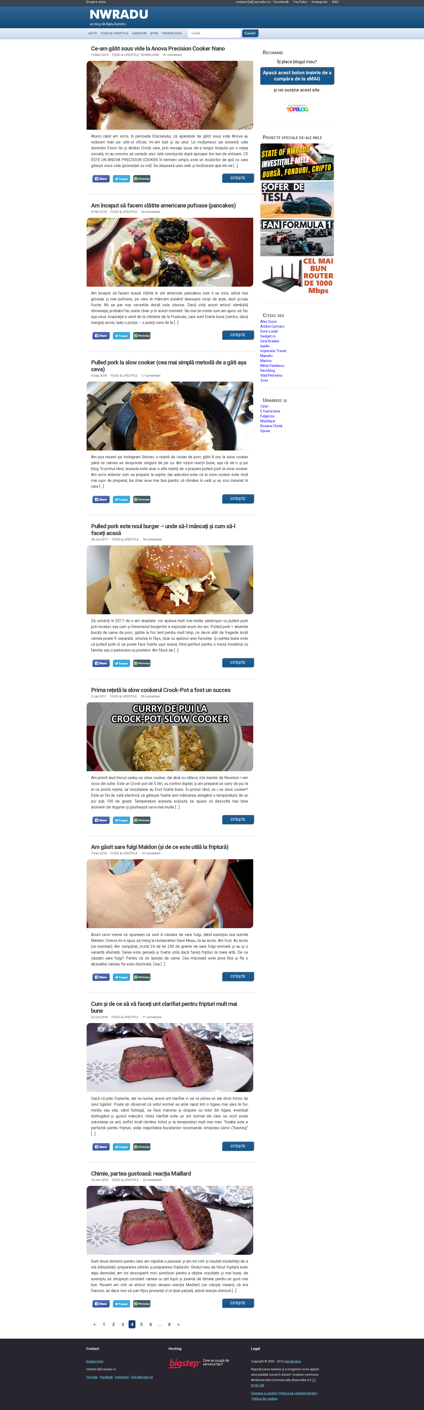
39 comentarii (150, 696)
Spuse (265, 431)
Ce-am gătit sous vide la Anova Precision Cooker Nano (158, 48)
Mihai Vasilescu (272, 366)
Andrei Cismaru (272, 326)
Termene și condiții (264, 1393)
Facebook (281, 2)
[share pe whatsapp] (141, 178)
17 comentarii (150, 375)
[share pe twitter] (121, 178)
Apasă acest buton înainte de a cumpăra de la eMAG (297, 76)
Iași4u (264, 346)
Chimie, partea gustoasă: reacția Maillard (141, 1173)
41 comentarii (172, 55)
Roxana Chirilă (271, 426)
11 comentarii (151, 1017)
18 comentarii (152, 539)
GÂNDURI (139, 33)
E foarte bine (270, 411)
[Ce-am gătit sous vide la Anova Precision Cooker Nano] (170, 95)
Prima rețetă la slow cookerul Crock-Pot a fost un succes (160, 690)
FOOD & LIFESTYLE (114, 33)
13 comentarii (150, 853)
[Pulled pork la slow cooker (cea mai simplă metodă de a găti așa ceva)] (170, 416)
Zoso (264, 380)
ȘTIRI (154, 33)
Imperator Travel (273, 351)
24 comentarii (150, 212)
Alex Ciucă (268, 321)
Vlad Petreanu (271, 375)
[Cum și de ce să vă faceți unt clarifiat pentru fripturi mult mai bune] (170, 1057)
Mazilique (267, 421)
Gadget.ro (268, 336)
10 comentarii (152, 1180)
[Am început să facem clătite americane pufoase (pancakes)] (170, 252)
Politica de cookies (265, 1398)
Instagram (320, 2)
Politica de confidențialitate (297, 1393)
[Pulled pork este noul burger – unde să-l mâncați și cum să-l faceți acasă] (170, 579)
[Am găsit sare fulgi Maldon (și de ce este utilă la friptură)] (170, 893)
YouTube (300, 2)
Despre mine (96, 2)
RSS (335, 2)
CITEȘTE (237, 178)
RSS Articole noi (142, 1377)
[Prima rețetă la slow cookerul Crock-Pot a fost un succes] (170, 736)
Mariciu (266, 361)
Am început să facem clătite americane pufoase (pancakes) (163, 205)
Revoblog (267, 370)
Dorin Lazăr (269, 331)
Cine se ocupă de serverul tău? (216, 1362)
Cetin (264, 406)
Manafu (266, 356)
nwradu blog (292, 1361)
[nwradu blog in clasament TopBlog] (297, 108)
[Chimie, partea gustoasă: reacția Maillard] (170, 1220)
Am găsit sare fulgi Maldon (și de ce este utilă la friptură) (159, 847)
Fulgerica (267, 416)
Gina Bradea (269, 341)
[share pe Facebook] (101, 178)
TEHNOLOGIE (172, 33)
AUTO (92, 33)
